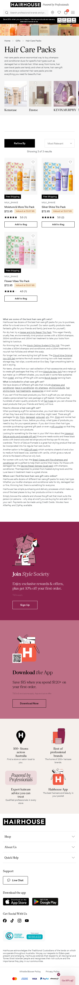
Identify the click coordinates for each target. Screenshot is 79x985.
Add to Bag (21, 224)
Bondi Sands (50, 377)
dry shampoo (41, 387)
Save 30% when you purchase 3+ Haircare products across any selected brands (29, 20)
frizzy (22, 417)
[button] (19, 143)
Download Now (29, 703)
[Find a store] (52, 12)
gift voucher (57, 426)
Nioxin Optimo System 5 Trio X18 (43, 345)
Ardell (11, 377)
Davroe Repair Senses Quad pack (37, 465)
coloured (40, 417)
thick (57, 417)
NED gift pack (31, 449)
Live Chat (18, 880)
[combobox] (60, 143)
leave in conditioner (24, 387)
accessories (37, 391)
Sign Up (25, 605)
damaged (30, 417)
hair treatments (23, 391)
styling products (57, 387)
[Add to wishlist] (33, 162)
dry (17, 417)
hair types (48, 400)
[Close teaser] (58, 974)
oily (47, 417)
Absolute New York (52, 371)
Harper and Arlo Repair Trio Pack (35, 332)
